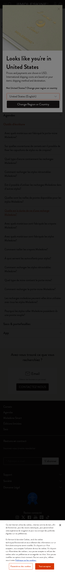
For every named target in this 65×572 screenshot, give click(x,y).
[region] (32, 546)
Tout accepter (45, 566)
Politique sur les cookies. (25, 560)
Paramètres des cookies (21, 566)
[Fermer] (60, 525)
